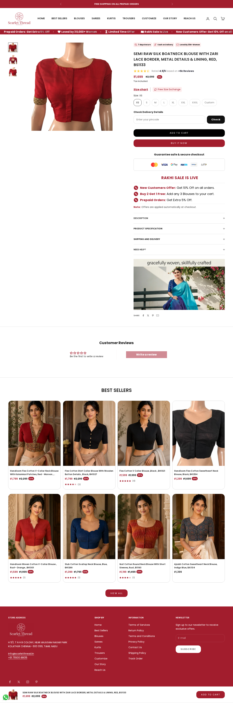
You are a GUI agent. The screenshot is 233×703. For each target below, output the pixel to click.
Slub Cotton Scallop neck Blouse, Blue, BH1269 (86, 566)
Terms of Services (139, 625)
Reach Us (189, 18)
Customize (149, 18)
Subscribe (188, 649)
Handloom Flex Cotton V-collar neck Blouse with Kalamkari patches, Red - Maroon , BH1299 (34, 472)
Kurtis (111, 18)
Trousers (128, 18)
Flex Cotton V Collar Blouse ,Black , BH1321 (142, 470)
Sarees (96, 18)
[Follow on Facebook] (10, 682)
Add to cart (179, 133)
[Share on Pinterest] (152, 315)
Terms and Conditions (141, 636)
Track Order (135, 658)
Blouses (79, 18)
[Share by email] (157, 315)
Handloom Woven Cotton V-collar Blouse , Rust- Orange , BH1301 (33, 566)
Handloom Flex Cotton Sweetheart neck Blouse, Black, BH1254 (196, 472)
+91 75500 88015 (17, 657)
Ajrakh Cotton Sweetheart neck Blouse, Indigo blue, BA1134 (195, 566)
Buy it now (179, 143)
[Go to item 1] (13, 47)
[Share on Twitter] (148, 315)
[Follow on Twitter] (18, 682)
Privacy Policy (136, 641)
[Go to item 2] (13, 59)
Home (41, 18)
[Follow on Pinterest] (36, 682)
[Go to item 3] (13, 72)
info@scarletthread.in (21, 653)
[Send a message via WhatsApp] (6, 697)
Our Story (170, 18)
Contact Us (135, 647)
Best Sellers (59, 18)
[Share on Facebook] (143, 315)
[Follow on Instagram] (27, 682)
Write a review (146, 355)
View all (116, 593)
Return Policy (136, 630)
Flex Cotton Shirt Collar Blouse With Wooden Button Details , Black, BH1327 (89, 472)
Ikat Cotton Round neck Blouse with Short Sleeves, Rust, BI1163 (142, 566)
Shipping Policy (137, 653)
